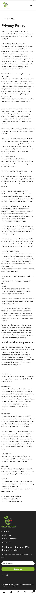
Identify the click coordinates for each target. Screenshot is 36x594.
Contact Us (5, 531)
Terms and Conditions (8, 539)
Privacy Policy (6, 535)
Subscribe (18, 569)
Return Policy (5, 542)
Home (3, 19)
